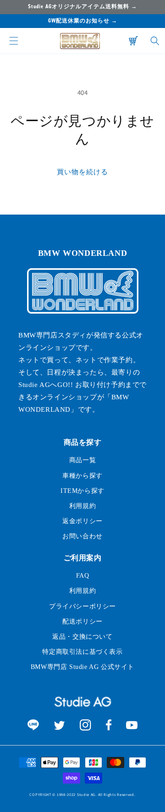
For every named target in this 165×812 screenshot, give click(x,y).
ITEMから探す (82, 490)
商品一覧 (82, 460)
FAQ (82, 575)
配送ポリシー (82, 621)
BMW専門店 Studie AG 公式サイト (82, 666)
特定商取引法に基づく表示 (82, 651)
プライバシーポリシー (82, 606)
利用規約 (82, 506)
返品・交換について (82, 636)
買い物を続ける (82, 171)
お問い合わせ (82, 536)
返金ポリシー (82, 521)
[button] (14, 41)
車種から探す (82, 475)
